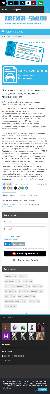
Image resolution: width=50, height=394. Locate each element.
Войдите (5, 204)
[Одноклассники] (8, 188)
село (21, 276)
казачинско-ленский (13, 301)
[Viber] (19, 188)
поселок (8, 306)
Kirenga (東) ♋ (42, 184)
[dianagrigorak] (40, 327)
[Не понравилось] (10, 184)
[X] (15, 188)
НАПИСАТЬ (6, 360)
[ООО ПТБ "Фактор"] (23, 336)
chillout (8, 296)
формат (8, 291)
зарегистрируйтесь (19, 204)
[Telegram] (11, 188)
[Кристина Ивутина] (32, 336)
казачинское (10, 281)
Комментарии (9, 195)
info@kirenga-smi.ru (14, 356)
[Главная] (2, 37)
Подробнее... (7, 389)
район (7, 286)
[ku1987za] (15, 327)
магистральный (24, 296)
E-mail (6, 222)
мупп (35, 286)
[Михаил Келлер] (6, 336)
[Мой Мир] (26, 188)
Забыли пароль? (11, 239)
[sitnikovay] (15, 336)
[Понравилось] (4, 184)
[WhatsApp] (22, 188)
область (34, 291)
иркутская (21, 286)
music (25, 281)
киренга (8, 276)
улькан (22, 291)
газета (31, 301)
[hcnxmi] (23, 327)
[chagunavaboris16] (32, 327)
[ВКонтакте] (4, 188)
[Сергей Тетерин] (6, 327)
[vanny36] (40, 336)
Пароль (7, 229)
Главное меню (13, 31)
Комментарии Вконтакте (28, 195)
